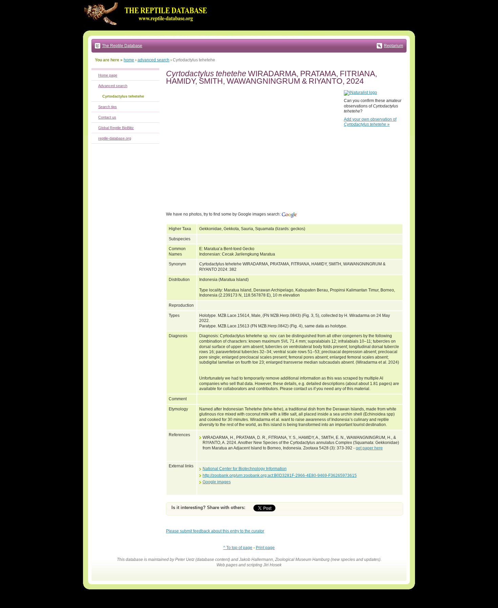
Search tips (107, 107)
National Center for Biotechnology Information (245, 468)
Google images (217, 482)
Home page (107, 75)
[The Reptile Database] (147, 29)
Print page (265, 547)
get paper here (369, 448)
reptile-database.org (114, 138)
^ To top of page (237, 547)
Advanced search (112, 86)
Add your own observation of (370, 122)
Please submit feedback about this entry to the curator (215, 531)
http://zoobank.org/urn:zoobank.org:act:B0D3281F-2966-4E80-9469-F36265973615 (280, 475)
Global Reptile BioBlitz (116, 128)
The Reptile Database (122, 45)
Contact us (107, 117)
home (129, 60)
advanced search (153, 60)
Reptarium (393, 45)
